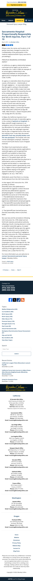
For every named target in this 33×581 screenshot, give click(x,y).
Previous (6, 270)
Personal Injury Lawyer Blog (16, 13)
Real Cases (6, 326)
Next (19, 270)
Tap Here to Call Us (16, 5)
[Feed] (22, 300)
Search (16, 353)
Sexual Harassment (9, 328)
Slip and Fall (7, 335)
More (29, 20)
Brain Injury (7, 316)
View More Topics (7, 340)
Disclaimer (16, 540)
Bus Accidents (7, 338)
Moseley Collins (21, 572)
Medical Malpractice (9, 309)
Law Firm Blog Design (16, 579)
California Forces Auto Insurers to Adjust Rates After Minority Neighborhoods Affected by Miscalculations (16, 372)
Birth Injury (10, 261)
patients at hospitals (20, 121)
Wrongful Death (8, 324)
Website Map (16, 545)
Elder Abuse (7, 319)
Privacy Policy (16, 543)
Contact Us (19, 20)
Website (10, 20)
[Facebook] (10, 300)
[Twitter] (14, 300)
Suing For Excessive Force (9, 379)
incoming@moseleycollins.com (18, 420)
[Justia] (18, 300)
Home (3, 20)
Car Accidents (7, 311)
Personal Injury (8, 321)
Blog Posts (16, 551)
